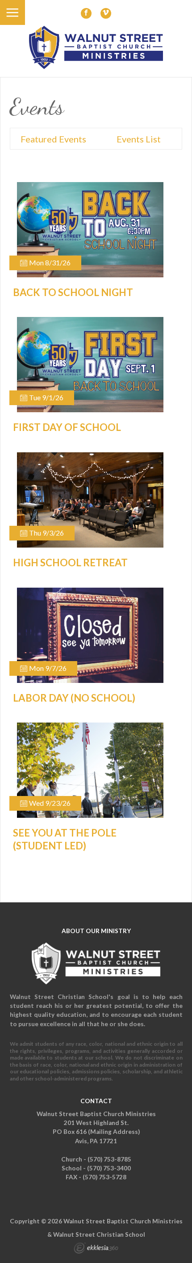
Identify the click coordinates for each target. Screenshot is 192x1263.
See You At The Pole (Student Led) (65, 839)
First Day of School (67, 427)
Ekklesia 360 (96, 1249)
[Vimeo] (105, 13)
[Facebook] (86, 13)
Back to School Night (73, 292)
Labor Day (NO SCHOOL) (74, 698)
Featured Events (53, 139)
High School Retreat (70, 562)
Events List (139, 139)
